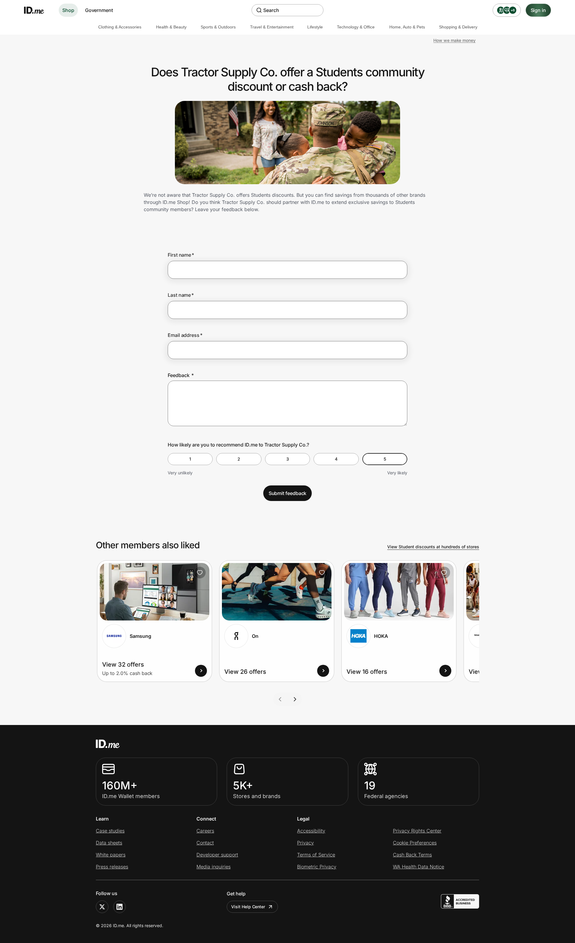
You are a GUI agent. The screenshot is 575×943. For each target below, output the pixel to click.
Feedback (181, 375)
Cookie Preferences (415, 843)
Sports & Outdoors (218, 27)
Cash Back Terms (412, 855)
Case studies (110, 831)
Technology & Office (356, 27)
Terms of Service (316, 855)
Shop (68, 10)
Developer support (217, 855)
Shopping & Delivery (458, 27)
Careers (205, 831)
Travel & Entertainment (271, 27)
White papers (110, 855)
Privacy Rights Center (417, 831)
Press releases (112, 867)
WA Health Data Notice (418, 867)
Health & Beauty (171, 27)
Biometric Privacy (316, 867)
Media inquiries (213, 867)
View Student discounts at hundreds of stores (433, 546)
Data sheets (109, 843)
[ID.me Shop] (38, 10)
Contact (205, 843)
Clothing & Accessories (119, 27)
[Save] (200, 573)
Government (99, 10)
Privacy (305, 843)
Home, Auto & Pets (407, 27)
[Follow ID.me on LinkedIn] (119, 906)
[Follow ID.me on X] (102, 906)
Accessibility (311, 831)
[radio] (190, 459)
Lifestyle (315, 27)
